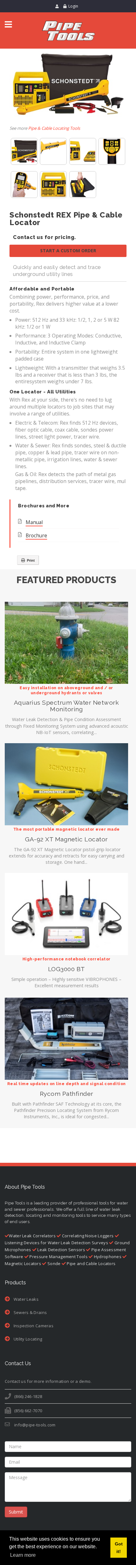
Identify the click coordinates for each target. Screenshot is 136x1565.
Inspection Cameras (32, 1326)
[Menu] (8, 24)
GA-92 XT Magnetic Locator (66, 839)
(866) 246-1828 (28, 1396)
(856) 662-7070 (28, 1410)
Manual (34, 522)
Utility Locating (27, 1339)
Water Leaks (25, 1299)
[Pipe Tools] (68, 30)
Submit (16, 1512)
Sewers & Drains (29, 1312)
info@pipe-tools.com (35, 1425)
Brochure (36, 535)
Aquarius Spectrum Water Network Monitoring (66, 706)
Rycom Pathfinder (66, 1093)
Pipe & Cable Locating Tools (54, 128)
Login (73, 6)
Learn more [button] (23, 1555)
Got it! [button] (119, 1547)
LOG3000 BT (66, 969)
